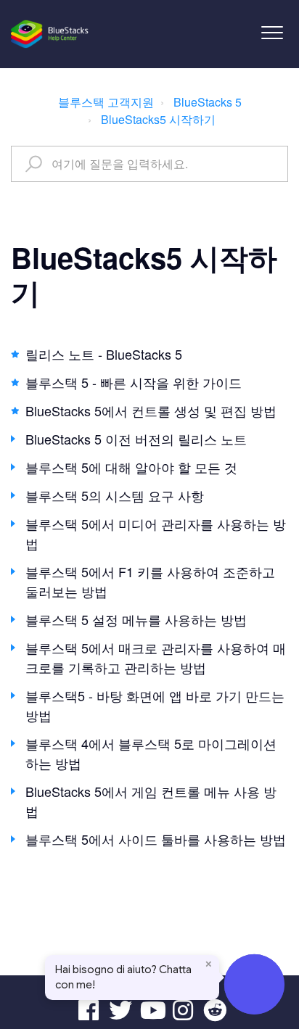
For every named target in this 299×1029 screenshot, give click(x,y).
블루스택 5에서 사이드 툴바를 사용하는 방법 (155, 839)
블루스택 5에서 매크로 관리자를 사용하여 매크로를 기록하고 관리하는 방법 (155, 657)
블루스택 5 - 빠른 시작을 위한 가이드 (133, 382)
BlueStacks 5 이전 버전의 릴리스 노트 (136, 438)
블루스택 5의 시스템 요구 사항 (114, 495)
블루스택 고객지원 (106, 102)
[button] (271, 32)
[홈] (50, 34)
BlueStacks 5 (207, 102)
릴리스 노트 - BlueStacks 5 (103, 353)
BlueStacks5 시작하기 (158, 119)
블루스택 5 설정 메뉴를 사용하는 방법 (136, 619)
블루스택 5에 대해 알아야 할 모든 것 (131, 467)
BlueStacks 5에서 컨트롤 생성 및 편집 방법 (151, 410)
